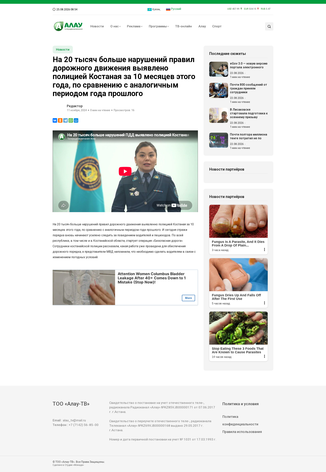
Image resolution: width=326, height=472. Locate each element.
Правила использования (242, 432)
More (188, 298)
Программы (158, 26)
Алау (202, 26)
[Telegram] (65, 120)
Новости (97, 26)
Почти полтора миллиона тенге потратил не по (248, 136)
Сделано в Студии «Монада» (68, 465)
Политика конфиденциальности (240, 420)
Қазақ (156, 9)
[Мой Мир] (76, 120)
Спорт (217, 26)
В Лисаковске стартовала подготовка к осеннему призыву (249, 113)
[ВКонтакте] (55, 120)
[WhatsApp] (70, 120)
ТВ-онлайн (183, 26)
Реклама (133, 26)
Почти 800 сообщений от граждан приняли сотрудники (248, 88)
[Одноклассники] (60, 120)
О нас (114, 26)
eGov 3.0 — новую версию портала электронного (249, 65)
